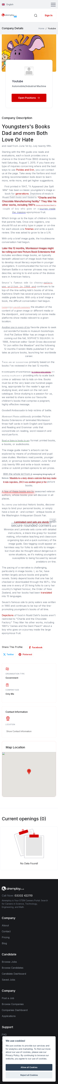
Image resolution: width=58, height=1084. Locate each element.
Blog (4, 943)
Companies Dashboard (15, 1010)
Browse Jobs (9, 961)
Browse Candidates (12, 967)
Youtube (17, 81)
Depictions (8, 615)
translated (46, 592)
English (9, 4)
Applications (9, 1016)
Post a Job (8, 998)
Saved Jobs (8, 979)
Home (41, 28)
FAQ (4, 1034)
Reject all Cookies (29, 1075)
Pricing (6, 937)
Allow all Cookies (29, 1067)
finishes (29, 228)
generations (22, 193)
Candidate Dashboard (14, 973)
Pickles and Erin (25, 169)
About (5, 925)
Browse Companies (13, 1004)
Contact (6, 931)
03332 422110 (24, 895)
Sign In (48, 15)
